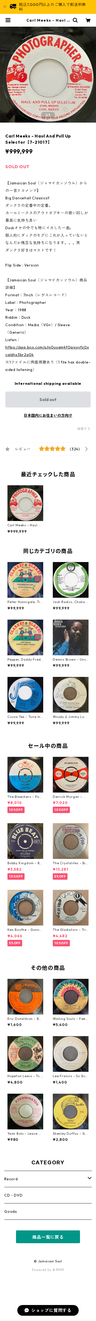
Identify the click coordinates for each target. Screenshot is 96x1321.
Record (11, 1179)
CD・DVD (13, 1195)
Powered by (42, 1270)
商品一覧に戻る (48, 1237)
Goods (10, 1211)
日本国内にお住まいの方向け (48, 415)
